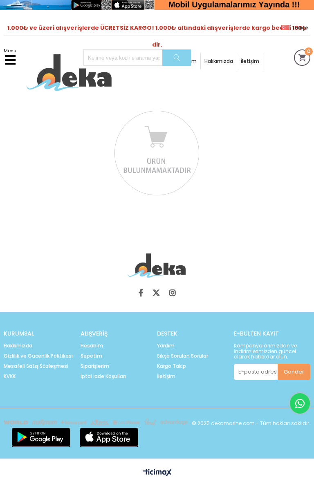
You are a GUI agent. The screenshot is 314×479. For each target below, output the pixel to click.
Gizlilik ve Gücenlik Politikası (38, 356)
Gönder (294, 372)
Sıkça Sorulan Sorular (182, 356)
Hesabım (92, 346)
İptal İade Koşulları (103, 376)
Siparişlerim (95, 366)
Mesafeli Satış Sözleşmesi (36, 366)
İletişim (250, 61)
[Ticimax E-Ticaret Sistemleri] (157, 473)
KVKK (10, 376)
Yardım (166, 346)
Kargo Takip (171, 366)
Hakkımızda (218, 61)
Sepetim (91, 356)
